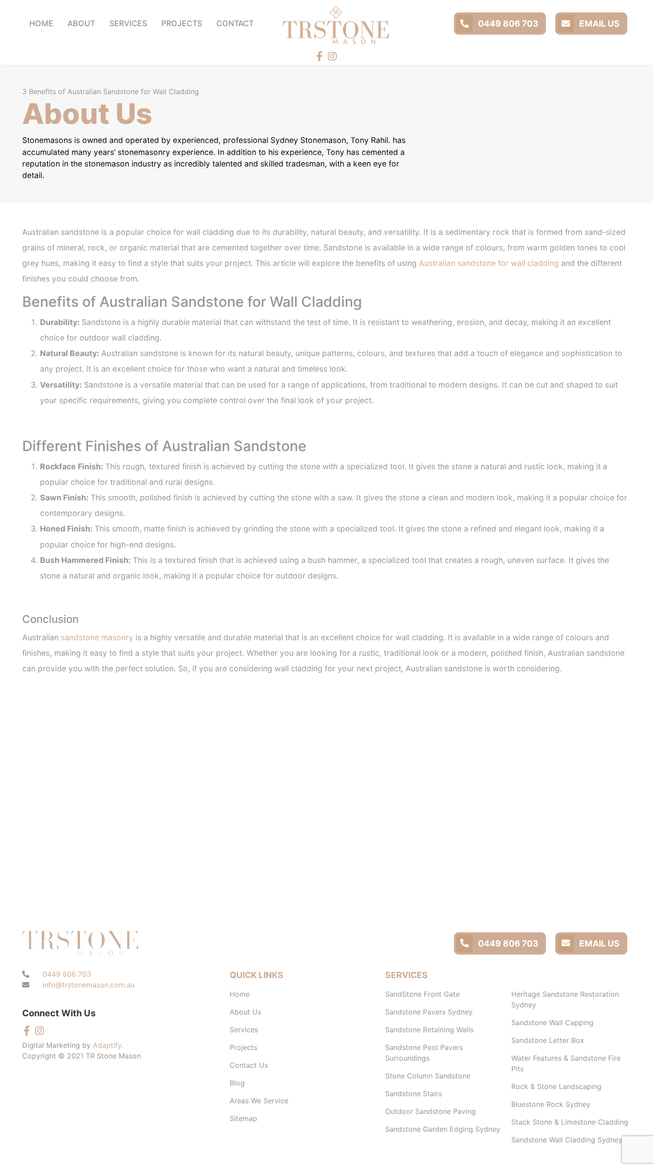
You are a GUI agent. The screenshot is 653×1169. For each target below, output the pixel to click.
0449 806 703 (507, 23)
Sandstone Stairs (413, 1093)
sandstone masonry (97, 637)
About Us (245, 1011)
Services (244, 1029)
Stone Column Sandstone (427, 1075)
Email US (598, 23)
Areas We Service (259, 1100)
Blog (237, 1082)
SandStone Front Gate (422, 994)
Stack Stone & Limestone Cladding (569, 1121)
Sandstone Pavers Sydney (429, 1011)
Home (240, 994)
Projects (243, 1047)
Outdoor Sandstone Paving (430, 1111)
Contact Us (249, 1065)
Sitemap (243, 1118)
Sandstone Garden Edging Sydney (442, 1129)
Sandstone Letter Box (547, 1040)
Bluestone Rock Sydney (550, 1104)
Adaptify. (108, 1045)
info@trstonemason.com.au (89, 984)
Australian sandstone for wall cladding (489, 263)
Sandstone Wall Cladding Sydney (566, 1139)
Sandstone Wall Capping (552, 1022)
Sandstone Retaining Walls (429, 1029)
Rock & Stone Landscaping (556, 1086)
